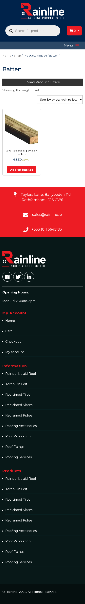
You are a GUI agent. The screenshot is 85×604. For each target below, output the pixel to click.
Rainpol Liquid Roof (20, 374)
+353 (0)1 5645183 (46, 229)
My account (14, 352)
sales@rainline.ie (47, 214)
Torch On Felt (16, 384)
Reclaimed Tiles (17, 394)
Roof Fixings (14, 447)
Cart (8, 331)
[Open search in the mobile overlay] (32, 30)
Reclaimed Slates (18, 405)
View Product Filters (43, 82)
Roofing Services (18, 457)
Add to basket (21, 170)
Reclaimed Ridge (18, 415)
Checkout (13, 341)
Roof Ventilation (18, 436)
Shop (17, 55)
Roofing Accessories (21, 426)
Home (6, 55)
